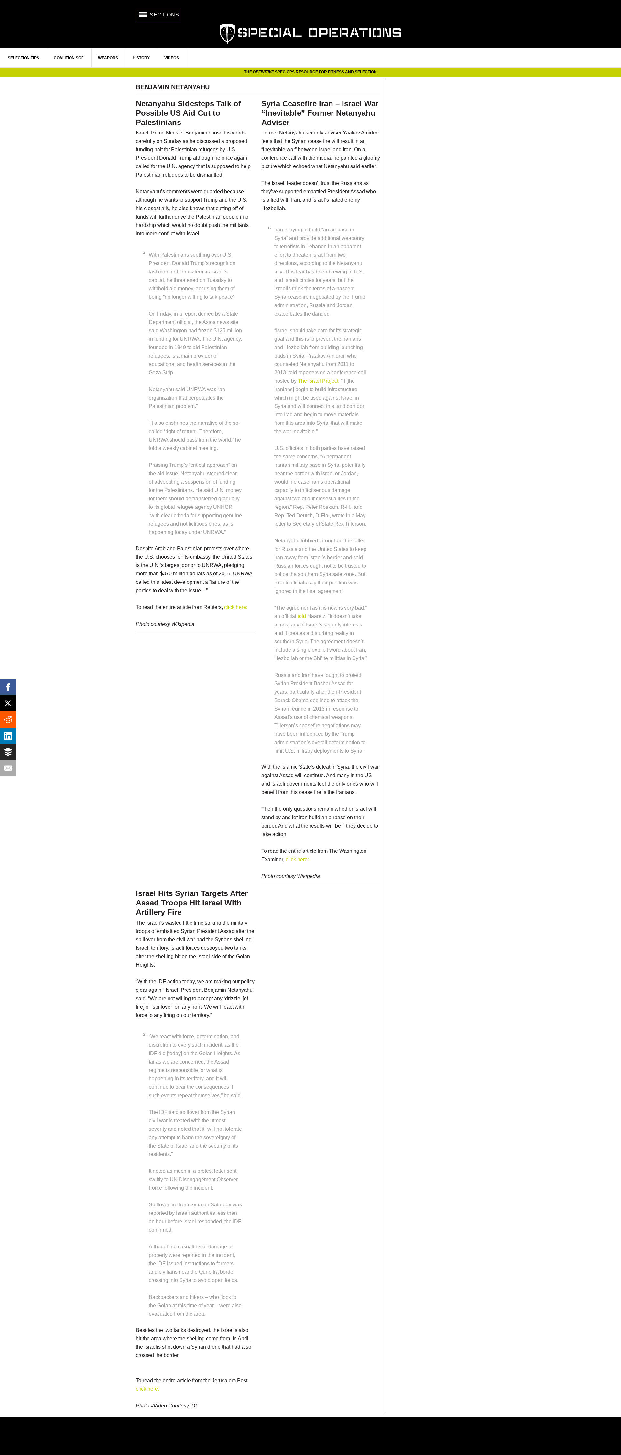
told (302, 616)
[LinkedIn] (8, 736)
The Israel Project (318, 381)
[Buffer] (8, 752)
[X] (8, 703)
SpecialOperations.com (310, 33)
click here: (235, 607)
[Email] (8, 768)
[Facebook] (8, 687)
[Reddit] (8, 719)
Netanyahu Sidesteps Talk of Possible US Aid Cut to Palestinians (188, 113)
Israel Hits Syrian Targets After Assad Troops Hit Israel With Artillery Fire (192, 902)
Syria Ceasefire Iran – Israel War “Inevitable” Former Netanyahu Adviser (319, 113)
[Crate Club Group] (310, 1435)
